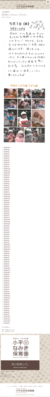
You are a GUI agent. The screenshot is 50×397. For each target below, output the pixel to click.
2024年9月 (6, 149)
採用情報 (30, 386)
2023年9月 (6, 175)
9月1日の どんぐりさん (10, 329)
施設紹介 (25, 386)
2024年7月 (6, 153)
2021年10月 (7, 223)
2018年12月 (7, 293)
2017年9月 (6, 323)
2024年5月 (6, 158)
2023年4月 (6, 185)
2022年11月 (7, 196)
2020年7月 (6, 255)
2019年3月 (6, 287)
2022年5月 (6, 208)
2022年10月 (7, 198)
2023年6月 (6, 181)
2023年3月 (6, 187)
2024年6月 (6, 156)
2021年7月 (6, 230)
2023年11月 (7, 170)
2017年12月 (7, 316)
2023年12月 (7, 168)
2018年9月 (6, 299)
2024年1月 (6, 166)
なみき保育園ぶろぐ (15, 386)
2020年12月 (7, 244)
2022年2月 (6, 215)
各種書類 (21, 386)
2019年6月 (6, 280)
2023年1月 (6, 191)
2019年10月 (7, 272)
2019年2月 (6, 289)
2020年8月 (6, 253)
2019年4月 (6, 285)
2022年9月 (6, 200)
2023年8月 (6, 177)
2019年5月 (6, 282)
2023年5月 (6, 183)
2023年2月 (6, 189)
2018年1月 (6, 314)
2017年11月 (7, 318)
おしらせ (8, 386)
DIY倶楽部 (35, 386)
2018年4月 (6, 308)
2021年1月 (6, 242)
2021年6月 (6, 232)
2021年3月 (6, 238)
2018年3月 (6, 310)
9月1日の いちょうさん (10, 331)
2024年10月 (7, 147)
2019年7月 (6, 278)
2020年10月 (7, 249)
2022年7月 (6, 204)
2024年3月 (6, 162)
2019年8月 (6, 276)
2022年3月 (6, 213)
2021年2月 (6, 240)
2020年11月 (7, 246)
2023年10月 (7, 172)
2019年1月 (6, 291)
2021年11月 (7, 221)
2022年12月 (7, 194)
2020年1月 (6, 266)
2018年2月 (6, 312)
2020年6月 (6, 257)
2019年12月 (7, 268)
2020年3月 (6, 261)
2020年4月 (6, 259)
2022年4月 (6, 211)
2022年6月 (6, 206)
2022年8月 (6, 202)
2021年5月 (6, 234)
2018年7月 (6, 304)
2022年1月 (6, 217)
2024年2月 (6, 164)
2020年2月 (6, 263)
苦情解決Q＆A (40, 386)
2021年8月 (6, 227)
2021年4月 (6, 236)
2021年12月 (7, 219)
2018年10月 (7, 297)
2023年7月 (6, 179)
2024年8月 (6, 151)
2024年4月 (6, 160)
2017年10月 (7, 321)
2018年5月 (6, 306)
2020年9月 (6, 251)
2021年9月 (6, 225)
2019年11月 (7, 270)
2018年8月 (6, 302)
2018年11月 (7, 295)
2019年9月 (6, 274)
